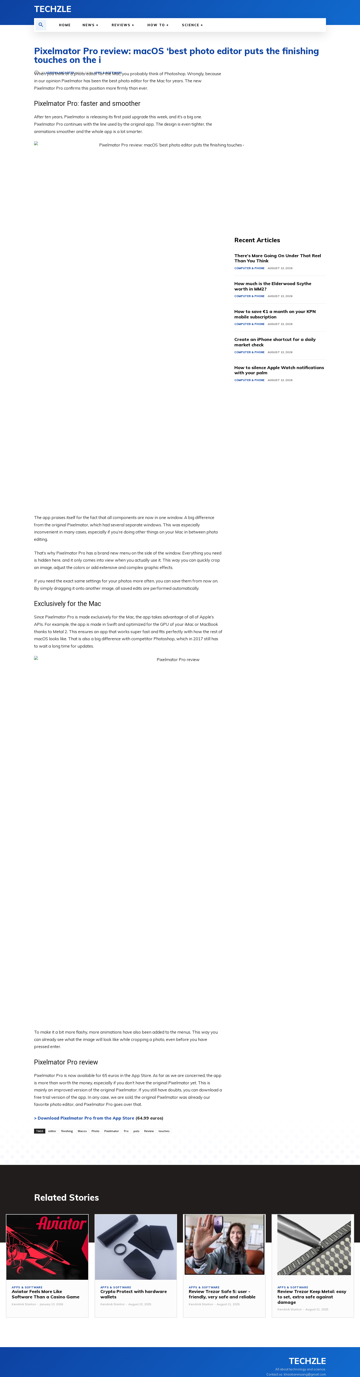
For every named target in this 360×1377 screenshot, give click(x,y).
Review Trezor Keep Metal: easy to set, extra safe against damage (311, 1297)
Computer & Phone (249, 268)
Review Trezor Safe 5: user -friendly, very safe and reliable (222, 1294)
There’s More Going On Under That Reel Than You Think (277, 258)
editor (52, 1131)
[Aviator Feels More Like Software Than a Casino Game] (47, 1247)
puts (136, 1131)
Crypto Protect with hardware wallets (133, 1294)
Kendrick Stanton (24, 1304)
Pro (126, 1131)
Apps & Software (27, 1287)
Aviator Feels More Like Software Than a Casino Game (45, 1294)
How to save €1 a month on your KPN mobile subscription (275, 314)
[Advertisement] (280, 143)
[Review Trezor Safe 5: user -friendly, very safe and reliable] (224, 1247)
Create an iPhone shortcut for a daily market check (275, 342)
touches (164, 1131)
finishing (67, 1131)
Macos (82, 1131)
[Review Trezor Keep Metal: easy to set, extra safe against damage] (313, 1247)
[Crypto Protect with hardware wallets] (136, 1247)
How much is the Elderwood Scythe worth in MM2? (272, 286)
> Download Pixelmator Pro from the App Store (84, 1118)
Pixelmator (111, 1131)
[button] (41, 25)
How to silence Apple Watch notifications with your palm (279, 370)
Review (149, 1131)
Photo (95, 1131)
